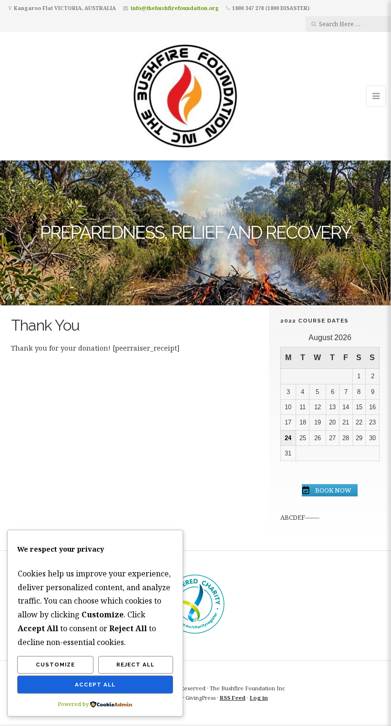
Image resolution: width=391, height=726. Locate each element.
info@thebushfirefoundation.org (175, 7)
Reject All (135, 664)
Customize (55, 664)
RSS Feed (233, 697)
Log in (259, 697)
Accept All (95, 684)
